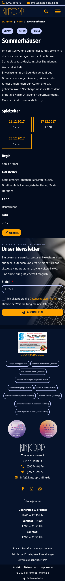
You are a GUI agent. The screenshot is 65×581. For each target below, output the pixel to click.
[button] (57, 11)
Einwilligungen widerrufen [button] (32, 559)
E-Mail (6, 282)
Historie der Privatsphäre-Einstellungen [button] (33, 554)
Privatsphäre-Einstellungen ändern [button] (32, 548)
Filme (20, 21)
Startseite (7, 21)
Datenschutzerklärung (43, 298)
